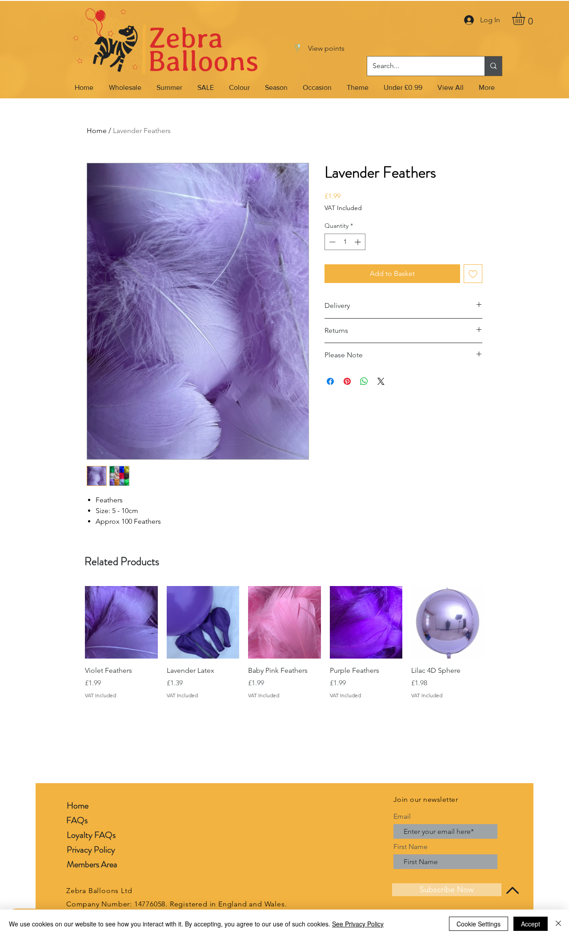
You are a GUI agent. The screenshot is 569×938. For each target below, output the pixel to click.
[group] (284, 643)
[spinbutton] (345, 242)
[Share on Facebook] (330, 381)
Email (402, 816)
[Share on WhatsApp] (364, 381)
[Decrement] (331, 242)
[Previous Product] (72, 622)
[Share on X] (381, 381)
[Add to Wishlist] (473, 273)
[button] (526, 18)
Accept (530, 923)
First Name (410, 846)
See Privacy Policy (358, 923)
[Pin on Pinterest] (347, 381)
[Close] (558, 924)
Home (97, 130)
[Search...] (493, 66)
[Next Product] (497, 622)
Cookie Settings (479, 923)
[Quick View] (121, 622)
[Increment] (358, 242)
